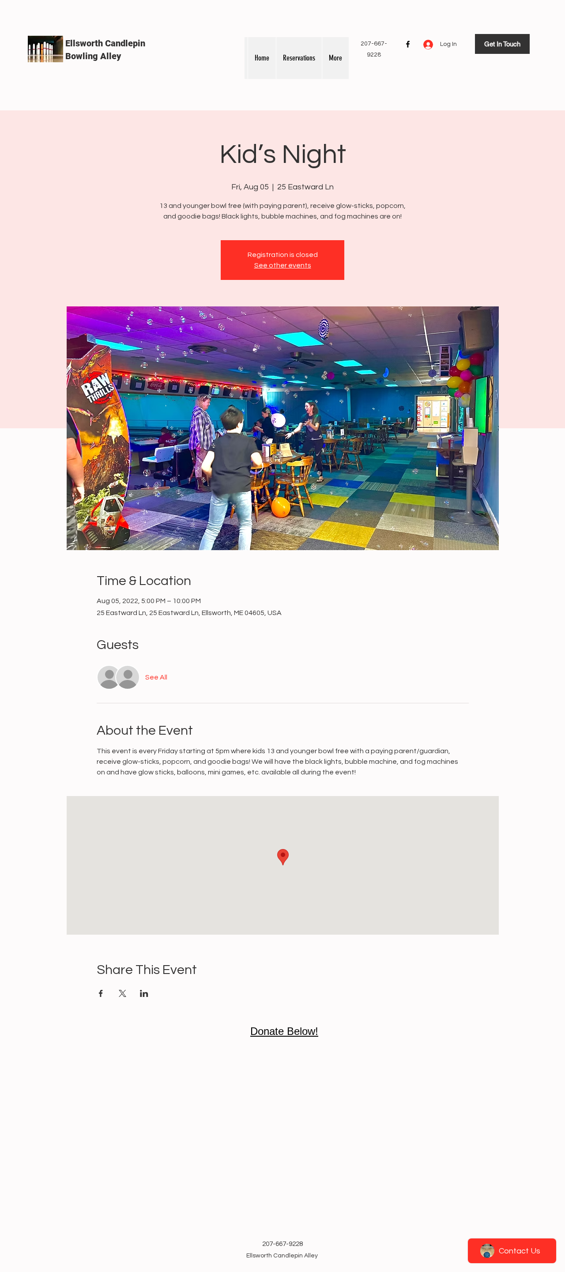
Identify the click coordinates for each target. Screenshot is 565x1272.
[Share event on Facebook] (101, 993)
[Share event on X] (122, 993)
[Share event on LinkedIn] (144, 993)
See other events (282, 265)
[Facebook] (407, 44)
